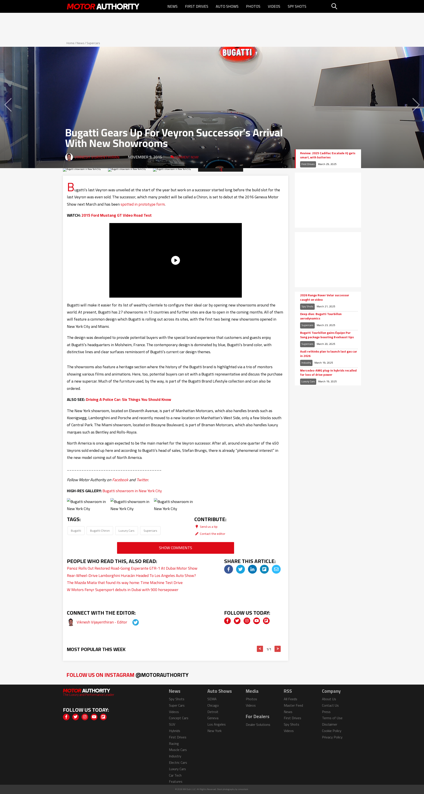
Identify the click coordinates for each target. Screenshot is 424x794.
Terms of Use (332, 718)
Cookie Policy (331, 730)
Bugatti (76, 530)
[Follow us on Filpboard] (266, 621)
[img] (228, 569)
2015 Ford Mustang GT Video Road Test (116, 215)
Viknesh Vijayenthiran (96, 157)
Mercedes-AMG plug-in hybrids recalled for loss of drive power (328, 372)
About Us (329, 699)
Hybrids (174, 730)
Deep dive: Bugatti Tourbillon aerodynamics (321, 316)
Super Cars (177, 705)
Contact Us (330, 705)
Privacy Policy (332, 737)
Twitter (142, 479)
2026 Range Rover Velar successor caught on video (324, 297)
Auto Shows (227, 6)
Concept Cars (178, 718)
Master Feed (293, 705)
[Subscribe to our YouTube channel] (256, 621)
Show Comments (175, 547)
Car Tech (175, 775)
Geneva (212, 718)
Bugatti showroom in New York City (132, 490)
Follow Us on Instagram (127, 675)
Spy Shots (297, 6)
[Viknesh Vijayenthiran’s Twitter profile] (131, 622)
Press (326, 711)
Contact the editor (212, 534)
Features (175, 781)
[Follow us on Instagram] (247, 621)
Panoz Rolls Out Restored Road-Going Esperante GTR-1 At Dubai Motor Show (132, 568)
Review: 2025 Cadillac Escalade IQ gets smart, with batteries (327, 155)
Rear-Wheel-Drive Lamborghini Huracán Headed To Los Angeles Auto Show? (131, 575)
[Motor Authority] (103, 6)
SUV (172, 724)
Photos (253, 6)
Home (70, 43)
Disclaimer (329, 724)
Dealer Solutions (258, 724)
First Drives (196, 6)
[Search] (345, 6)
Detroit (212, 711)
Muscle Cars (178, 749)
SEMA (212, 699)
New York (214, 730)
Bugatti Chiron (100, 530)
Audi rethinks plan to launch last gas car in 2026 (328, 353)
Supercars (93, 43)
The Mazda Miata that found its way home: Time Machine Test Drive (125, 582)
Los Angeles (216, 724)
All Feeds (290, 699)
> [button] (277, 649)
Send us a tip (208, 526)
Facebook (120, 479)
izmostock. (243, 789)
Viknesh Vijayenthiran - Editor (102, 622)
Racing (174, 743)
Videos (274, 6)
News (172, 6)
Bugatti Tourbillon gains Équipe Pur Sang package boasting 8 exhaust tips (327, 335)
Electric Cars (178, 762)
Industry (306, 362)
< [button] (260, 649)
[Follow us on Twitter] (237, 621)
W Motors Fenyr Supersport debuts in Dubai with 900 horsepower (122, 589)
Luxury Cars (126, 530)
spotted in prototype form (143, 204)
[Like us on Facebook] (227, 621)
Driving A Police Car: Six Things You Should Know (128, 399)
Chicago (213, 705)
